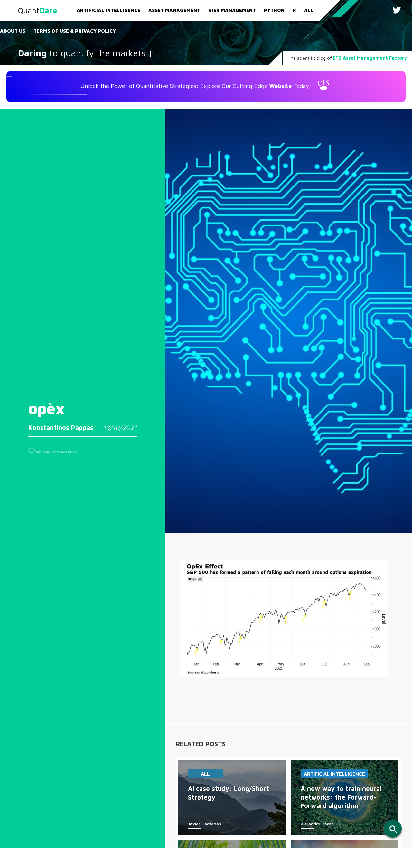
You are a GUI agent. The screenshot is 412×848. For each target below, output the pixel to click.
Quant (37, 10)
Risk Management (232, 10)
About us (12, 30)
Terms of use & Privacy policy (74, 30)
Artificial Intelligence (108, 10)
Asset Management (174, 10)
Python (274, 10)
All (309, 10)
